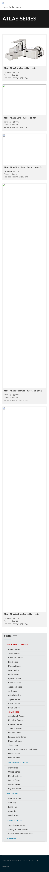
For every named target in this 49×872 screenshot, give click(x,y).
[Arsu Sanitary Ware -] (12, 5)
